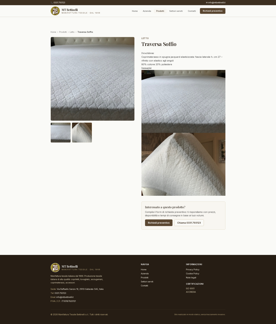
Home (135, 11)
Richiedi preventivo (213, 11)
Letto (72, 32)
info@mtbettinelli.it (215, 2)
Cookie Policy (192, 273)
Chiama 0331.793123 (189, 222)
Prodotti (160, 11)
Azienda (147, 11)
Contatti (192, 11)
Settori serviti (176, 11)
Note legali (191, 277)
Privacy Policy (192, 269)
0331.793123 (58, 2)
